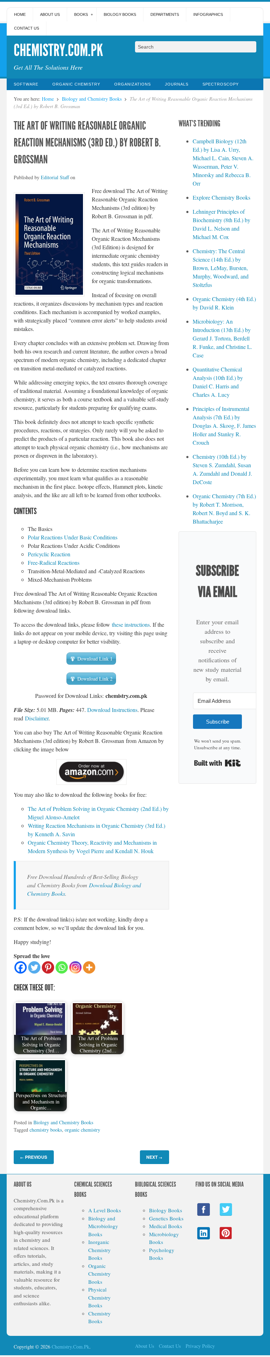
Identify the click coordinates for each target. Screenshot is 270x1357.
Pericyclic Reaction (49, 554)
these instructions (131, 624)
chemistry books (46, 1129)
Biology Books (120, 14)
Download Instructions (112, 709)
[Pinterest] (48, 967)
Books (81, 14)
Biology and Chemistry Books (92, 98)
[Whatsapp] (62, 967)
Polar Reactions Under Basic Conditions (72, 537)
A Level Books (104, 1210)
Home (20, 14)
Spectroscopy (220, 84)
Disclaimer (37, 718)
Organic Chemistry (76, 84)
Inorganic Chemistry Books (99, 1249)
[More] (89, 967)
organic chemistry (82, 1129)
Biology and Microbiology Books (103, 1226)
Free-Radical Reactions (53, 562)
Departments (164, 14)
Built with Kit (217, 763)
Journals (176, 84)
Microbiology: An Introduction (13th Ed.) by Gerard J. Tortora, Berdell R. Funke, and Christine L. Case (222, 338)
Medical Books (165, 1226)
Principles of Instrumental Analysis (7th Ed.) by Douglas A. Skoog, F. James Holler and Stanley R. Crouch (224, 425)
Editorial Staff (55, 177)
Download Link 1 (94, 658)
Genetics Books (166, 1218)
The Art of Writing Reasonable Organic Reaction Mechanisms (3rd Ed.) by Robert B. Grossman (87, 142)
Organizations (132, 84)
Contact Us (26, 28)
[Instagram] (75, 967)
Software (26, 84)
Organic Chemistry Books (99, 1273)
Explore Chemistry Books (221, 197)
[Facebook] (20, 967)
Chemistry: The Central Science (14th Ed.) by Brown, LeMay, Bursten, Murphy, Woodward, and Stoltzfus (221, 267)
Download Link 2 (94, 678)
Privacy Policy (200, 1346)
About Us (50, 14)
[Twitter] (34, 967)
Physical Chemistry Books (99, 1297)
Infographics (208, 14)
